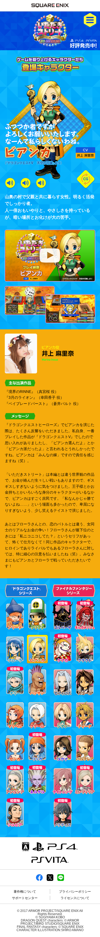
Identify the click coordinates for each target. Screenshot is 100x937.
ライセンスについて (75, 898)
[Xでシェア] (50, 879)
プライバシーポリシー (75, 891)
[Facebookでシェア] (39, 879)
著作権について (25, 891)
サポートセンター (25, 898)
